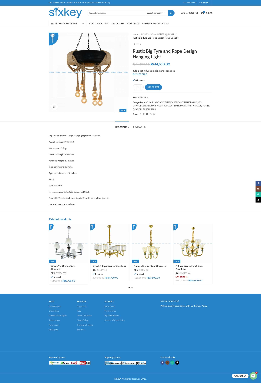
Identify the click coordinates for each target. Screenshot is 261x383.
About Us (81, 329)
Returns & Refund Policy (115, 320)
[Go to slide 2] (132, 287)
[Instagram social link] (167, 363)
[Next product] (140, 44)
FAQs (79, 311)
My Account (110, 306)
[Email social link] (147, 114)
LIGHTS (145, 34)
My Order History (112, 315)
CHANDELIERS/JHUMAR (163, 34)
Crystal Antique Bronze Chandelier (109, 266)
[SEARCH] (171, 13)
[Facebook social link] (140, 114)
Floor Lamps (54, 325)
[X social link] (144, 114)
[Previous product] (134, 44)
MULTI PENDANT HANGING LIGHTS (174, 105)
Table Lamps (54, 320)
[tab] (122, 126)
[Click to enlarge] (54, 106)
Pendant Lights (55, 306)
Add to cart (153, 87)
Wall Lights (53, 329)
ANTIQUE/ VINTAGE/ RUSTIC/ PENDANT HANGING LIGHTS (173, 102)
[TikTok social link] (177, 363)
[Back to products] (137, 44)
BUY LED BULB (140, 74)
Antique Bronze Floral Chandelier (150, 266)
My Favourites (110, 311)
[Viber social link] (154, 114)
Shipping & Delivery (85, 325)
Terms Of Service (84, 315)
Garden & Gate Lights (58, 315)
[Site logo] (65, 12)
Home (135, 34)
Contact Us (81, 306)
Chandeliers (54, 311)
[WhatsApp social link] (150, 114)
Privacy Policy (82, 320)
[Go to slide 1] (129, 287)
